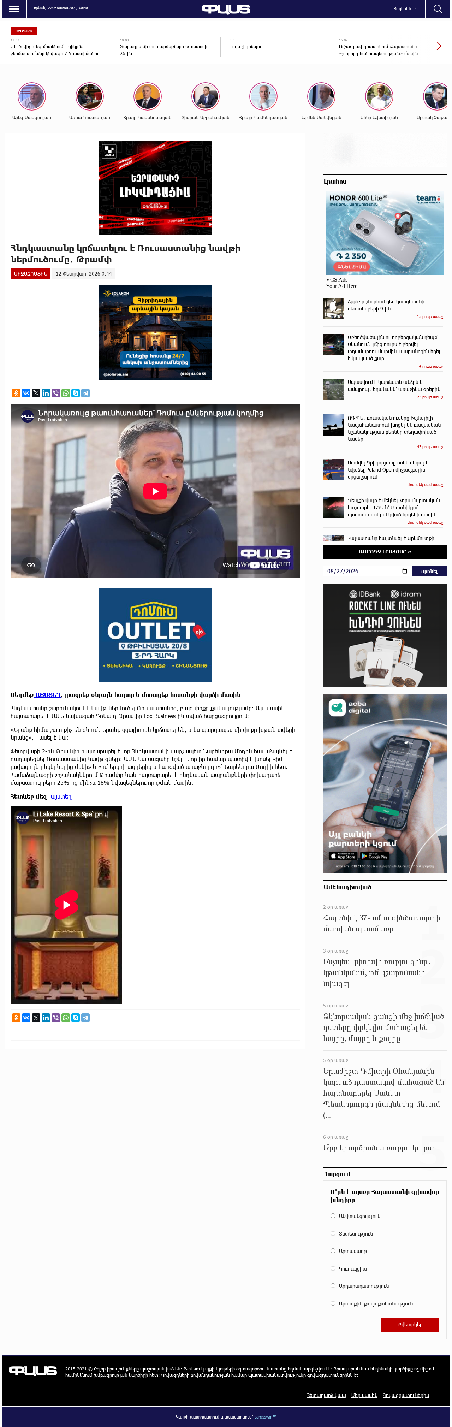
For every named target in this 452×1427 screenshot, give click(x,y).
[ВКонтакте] (26, 393)
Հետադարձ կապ (326, 1395)
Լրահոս (335, 181)
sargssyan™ (265, 1416)
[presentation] (414, 49)
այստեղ (60, 796)
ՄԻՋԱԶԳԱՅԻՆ (30, 274)
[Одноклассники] (16, 393)
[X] (36, 393)
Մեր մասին (364, 1395)
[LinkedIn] (46, 393)
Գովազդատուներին (406, 1395)
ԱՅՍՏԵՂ (47, 694)
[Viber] (56, 393)
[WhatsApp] (65, 393)
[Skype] (75, 393)
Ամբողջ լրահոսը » (385, 552)
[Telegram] (85, 393)
